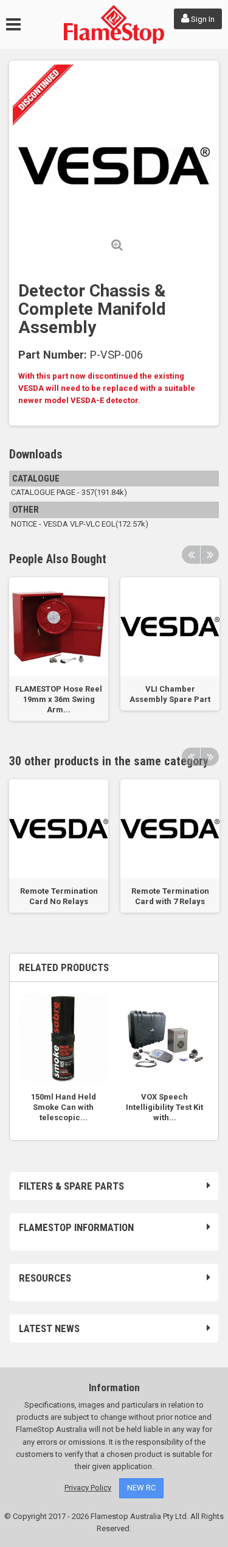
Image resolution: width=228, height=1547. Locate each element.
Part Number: (52, 355)
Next (210, 554)
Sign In (202, 19)
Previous (191, 554)
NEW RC (141, 1487)
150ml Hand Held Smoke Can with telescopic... (63, 1107)
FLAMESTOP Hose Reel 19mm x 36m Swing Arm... (58, 699)
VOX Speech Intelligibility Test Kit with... (164, 1107)
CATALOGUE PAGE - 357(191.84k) (68, 492)
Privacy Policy (87, 1487)
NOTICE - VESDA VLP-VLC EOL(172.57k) (78, 523)
